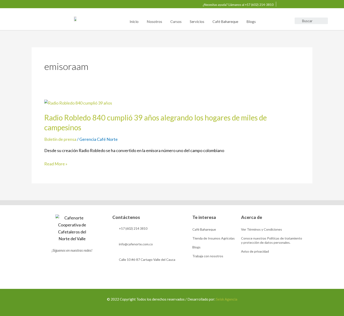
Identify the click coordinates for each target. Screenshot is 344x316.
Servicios (197, 21)
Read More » (55, 163)
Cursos (176, 21)
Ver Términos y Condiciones (261, 229)
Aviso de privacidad (255, 251)
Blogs (251, 21)
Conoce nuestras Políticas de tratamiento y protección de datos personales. (271, 240)
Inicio (134, 21)
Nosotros (154, 21)
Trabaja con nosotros (207, 256)
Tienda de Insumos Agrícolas (213, 238)
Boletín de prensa (60, 139)
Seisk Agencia (226, 299)
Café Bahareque (225, 21)
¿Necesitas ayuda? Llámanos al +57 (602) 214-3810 (238, 5)
